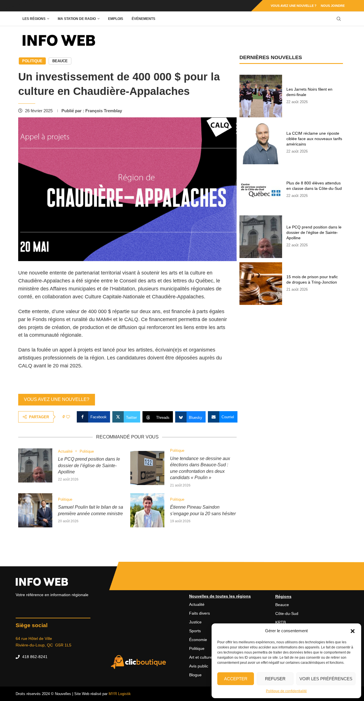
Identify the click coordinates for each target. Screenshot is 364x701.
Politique (32, 61)
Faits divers (199, 613)
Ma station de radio (77, 19)
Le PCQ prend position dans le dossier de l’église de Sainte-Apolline (89, 465)
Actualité (196, 604)
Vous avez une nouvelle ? (294, 5)
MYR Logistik (120, 694)
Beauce (60, 61)
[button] (352, 631)
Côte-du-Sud (286, 613)
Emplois (115, 19)
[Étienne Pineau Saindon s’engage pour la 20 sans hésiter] (147, 510)
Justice (195, 622)
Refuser (275, 678)
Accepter (235, 678)
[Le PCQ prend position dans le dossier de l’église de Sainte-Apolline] (35, 465)
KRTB (280, 622)
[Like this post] (68, 417)
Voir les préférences (325, 678)
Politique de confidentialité (286, 691)
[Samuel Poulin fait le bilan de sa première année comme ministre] (35, 510)
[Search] (339, 19)
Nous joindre (333, 5)
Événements (143, 19)
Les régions (34, 19)
